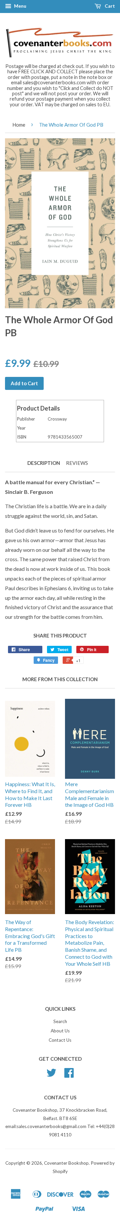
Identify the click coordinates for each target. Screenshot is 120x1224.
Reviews (77, 463)
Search (60, 1021)
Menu (19, 6)
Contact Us (60, 1040)
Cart (109, 6)
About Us (60, 1030)
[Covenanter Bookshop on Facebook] (69, 1075)
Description (43, 463)
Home (18, 125)
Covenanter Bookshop (66, 1163)
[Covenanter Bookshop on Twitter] (51, 1075)
